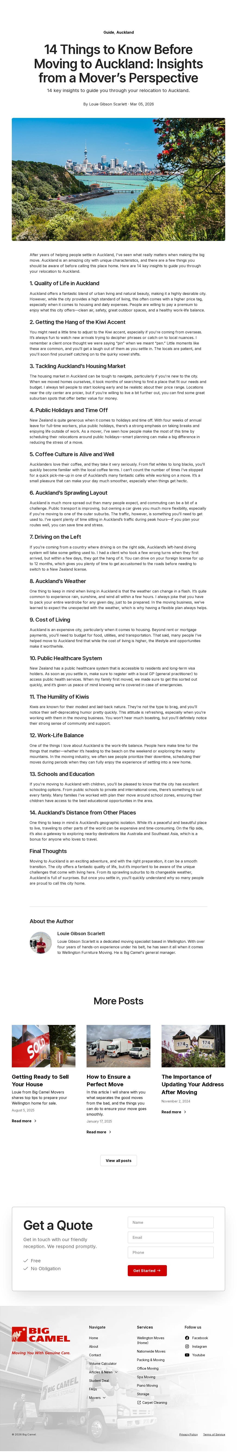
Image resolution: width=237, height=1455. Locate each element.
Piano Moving (147, 1385)
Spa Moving (146, 1377)
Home (93, 1338)
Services (145, 1327)
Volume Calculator (103, 1363)
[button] (104, 1372)
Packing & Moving (151, 1360)
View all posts (118, 1160)
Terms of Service (214, 1434)
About (93, 1346)
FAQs (93, 1389)
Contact (95, 1355)
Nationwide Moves (151, 1351)
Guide (108, 32)
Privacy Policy (188, 1434)
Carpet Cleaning (154, 1402)
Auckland (125, 32)
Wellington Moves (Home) (150, 1340)
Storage (143, 1394)
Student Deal (99, 1381)
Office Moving (148, 1368)
